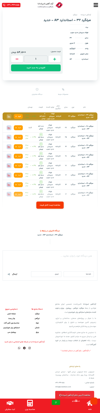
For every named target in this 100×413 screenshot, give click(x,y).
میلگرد (75, 15)
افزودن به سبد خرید (35, 67)
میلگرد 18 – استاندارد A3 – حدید (85, 165)
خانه (90, 409)
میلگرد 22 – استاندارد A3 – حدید (85, 146)
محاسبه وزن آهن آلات (11, 323)
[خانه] (90, 403)
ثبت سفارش (10, 409)
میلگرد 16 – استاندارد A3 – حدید (85, 175)
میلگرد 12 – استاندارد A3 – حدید (85, 194)
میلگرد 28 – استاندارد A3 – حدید (85, 127)
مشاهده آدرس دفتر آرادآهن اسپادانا (75, 395)
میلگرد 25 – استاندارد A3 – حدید (85, 137)
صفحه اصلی (11, 314)
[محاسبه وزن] (30, 403)
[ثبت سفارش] (10, 403)
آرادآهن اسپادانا (86, 15)
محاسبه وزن (30, 409)
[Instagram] (29, 348)
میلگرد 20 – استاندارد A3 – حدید (85, 156)
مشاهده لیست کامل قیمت (50, 205)
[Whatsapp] (19, 348)
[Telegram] (24, 348)
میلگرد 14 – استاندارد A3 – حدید (85, 184)
